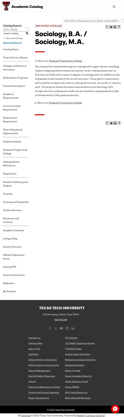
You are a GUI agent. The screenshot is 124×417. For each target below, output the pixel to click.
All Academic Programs (15, 77)
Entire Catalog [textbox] (10, 29)
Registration (9, 173)
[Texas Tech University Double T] (5, 6)
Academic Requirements (10, 95)
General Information (14, 274)
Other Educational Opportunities (13, 131)
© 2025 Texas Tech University (61, 409)
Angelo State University (77, 353)
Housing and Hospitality (16, 201)
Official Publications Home (13, 256)
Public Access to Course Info (43, 364)
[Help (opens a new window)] (119, 27)
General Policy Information (42, 359)
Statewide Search (74, 364)
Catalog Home (11, 49)
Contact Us (34, 337)
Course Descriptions (14, 85)
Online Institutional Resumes (43, 392)
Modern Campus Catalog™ (91, 415)
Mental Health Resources (41, 375)
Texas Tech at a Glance (15, 57)
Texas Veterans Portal (76, 381)
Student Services (12, 210)
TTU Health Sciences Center (80, 342)
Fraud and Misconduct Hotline (44, 386)
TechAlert (33, 353)
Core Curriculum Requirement (12, 107)
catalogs (26, 415)
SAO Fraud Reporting (76, 392)
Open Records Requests (78, 397)
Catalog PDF (9, 266)
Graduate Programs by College (15, 151)
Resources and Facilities (11, 220)
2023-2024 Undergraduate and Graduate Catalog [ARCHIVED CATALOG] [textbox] (94, 21)
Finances (8, 193)
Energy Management (39, 370)
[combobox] (93, 20)
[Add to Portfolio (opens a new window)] (111, 27)
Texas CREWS (72, 386)
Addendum (9, 283)
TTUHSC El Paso (73, 348)
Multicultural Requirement (10, 119)
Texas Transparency (38, 397)
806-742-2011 (60, 319)
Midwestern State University (80, 359)
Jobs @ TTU (34, 348)
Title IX (32, 381)
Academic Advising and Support (15, 183)
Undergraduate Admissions (11, 163)
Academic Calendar (13, 230)
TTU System (71, 337)
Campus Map (10, 238)
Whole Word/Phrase (15, 38)
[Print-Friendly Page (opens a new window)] (115, 27)
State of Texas (72, 370)
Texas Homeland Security (78, 375)
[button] (115, 409)
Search (114, 5)
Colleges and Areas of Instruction (14, 67)
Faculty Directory (12, 246)
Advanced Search (12, 42)
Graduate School (12, 141)
